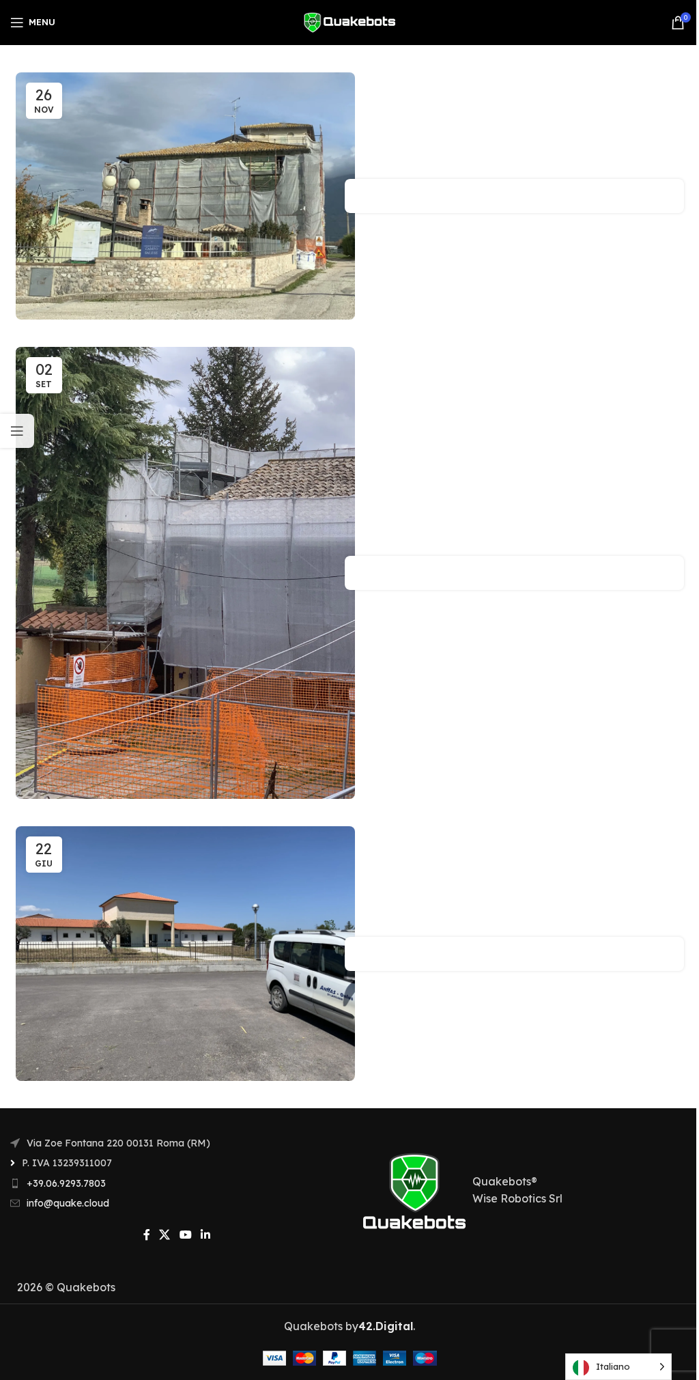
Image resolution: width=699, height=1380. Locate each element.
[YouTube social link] (185, 1234)
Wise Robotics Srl (517, 1198)
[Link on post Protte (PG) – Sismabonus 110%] (185, 573)
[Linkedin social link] (205, 1234)
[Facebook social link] (147, 1234)
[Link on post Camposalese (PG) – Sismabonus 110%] (185, 196)
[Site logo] (349, 21)
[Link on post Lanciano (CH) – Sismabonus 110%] (185, 953)
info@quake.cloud (68, 1203)
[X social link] (165, 1234)
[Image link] (414, 1189)
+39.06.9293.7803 (66, 1183)
